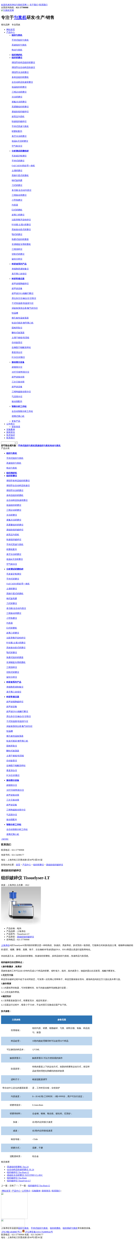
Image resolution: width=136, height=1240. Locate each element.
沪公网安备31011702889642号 (39, 1232)
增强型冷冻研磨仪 (20, 72)
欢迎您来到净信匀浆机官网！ (15, 5)
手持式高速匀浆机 (20, 126)
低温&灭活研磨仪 (20, 141)
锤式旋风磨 (17, 180)
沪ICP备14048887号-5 (11, 1232)
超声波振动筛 (18, 377)
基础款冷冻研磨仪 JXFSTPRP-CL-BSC (25, 1175)
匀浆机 (20, 17)
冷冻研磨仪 (17, 97)
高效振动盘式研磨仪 (21, 229)
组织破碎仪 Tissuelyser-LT (19, 1181)
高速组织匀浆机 (19, 45)
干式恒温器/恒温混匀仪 (22, 303)
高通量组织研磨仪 (20, 107)
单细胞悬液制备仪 (20, 269)
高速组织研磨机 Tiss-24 (18, 1167)
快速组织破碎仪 (19, 121)
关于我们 (34, 5)
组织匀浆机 (23, 1228)
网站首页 (10, 29)
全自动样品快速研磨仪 (22, 82)
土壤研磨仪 (17, 170)
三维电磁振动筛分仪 (21, 391)
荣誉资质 (16, 427)
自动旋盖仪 (17, 342)
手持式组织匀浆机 (20, 40)
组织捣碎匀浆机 (70, 1228)
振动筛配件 (17, 401)
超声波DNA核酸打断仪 (22, 293)
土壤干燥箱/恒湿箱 (20, 337)
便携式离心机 (18, 416)
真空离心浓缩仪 (19, 274)
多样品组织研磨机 (20, 77)
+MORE (4, 839)
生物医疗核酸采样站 (21, 347)
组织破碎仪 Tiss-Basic (17, 1178)
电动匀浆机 (17, 50)
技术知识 (10, 435)
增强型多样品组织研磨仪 (23, 62)
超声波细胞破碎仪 (20, 283)
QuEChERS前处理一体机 (23, 166)
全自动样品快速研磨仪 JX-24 (20, 1169)
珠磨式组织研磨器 (20, 239)
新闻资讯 (10, 432)
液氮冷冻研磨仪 (19, 102)
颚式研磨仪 (17, 234)
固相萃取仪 (17, 328)
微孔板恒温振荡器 (20, 318)
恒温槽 (15, 313)
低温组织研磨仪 (19, 87)
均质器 (15, 205)
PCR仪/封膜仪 (18, 357)
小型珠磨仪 (17, 200)
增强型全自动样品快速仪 (23, 67)
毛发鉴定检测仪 (19, 156)
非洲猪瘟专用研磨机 (21, 244)
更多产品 (16, 421)
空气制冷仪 (17, 146)
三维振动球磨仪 (19, 195)
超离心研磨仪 (18, 215)
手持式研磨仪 (18, 161)
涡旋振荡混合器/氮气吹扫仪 (25, 308)
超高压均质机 (18, 116)
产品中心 (10, 32)
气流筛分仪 (17, 396)
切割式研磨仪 (18, 254)
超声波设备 (17, 288)
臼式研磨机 (17, 210)
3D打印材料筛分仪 (20, 372)
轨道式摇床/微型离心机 (22, 323)
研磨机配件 (17, 131)
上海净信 (5, 945)
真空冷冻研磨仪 (19, 136)
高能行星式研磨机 (20, 175)
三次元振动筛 (18, 382)
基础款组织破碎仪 (20, 111)
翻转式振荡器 (18, 333)
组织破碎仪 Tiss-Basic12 (18, 1172)
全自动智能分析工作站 (22, 411)
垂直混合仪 (17, 352)
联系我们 (43, 5)
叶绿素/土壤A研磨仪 (21, 224)
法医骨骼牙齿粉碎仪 (21, 220)
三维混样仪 (17, 249)
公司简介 (10, 424)
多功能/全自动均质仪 (21, 190)
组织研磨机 (55, 1228)
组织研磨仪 (38, 865)
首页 (18, 865)
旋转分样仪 (17, 259)
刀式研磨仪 (17, 185)
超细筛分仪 (17, 367)
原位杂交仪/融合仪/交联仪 (24, 298)
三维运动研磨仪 (19, 92)
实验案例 (10, 429)
